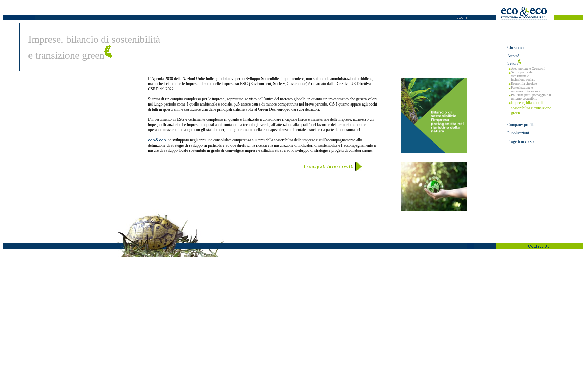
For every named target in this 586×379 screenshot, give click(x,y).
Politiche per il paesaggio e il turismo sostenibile (531, 96)
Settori (512, 63)
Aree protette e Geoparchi (528, 68)
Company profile (520, 124)
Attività (513, 56)
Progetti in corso (520, 141)
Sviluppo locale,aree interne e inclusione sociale (523, 75)
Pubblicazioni (518, 133)
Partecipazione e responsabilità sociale (525, 89)
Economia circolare (524, 84)
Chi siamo (515, 47)
